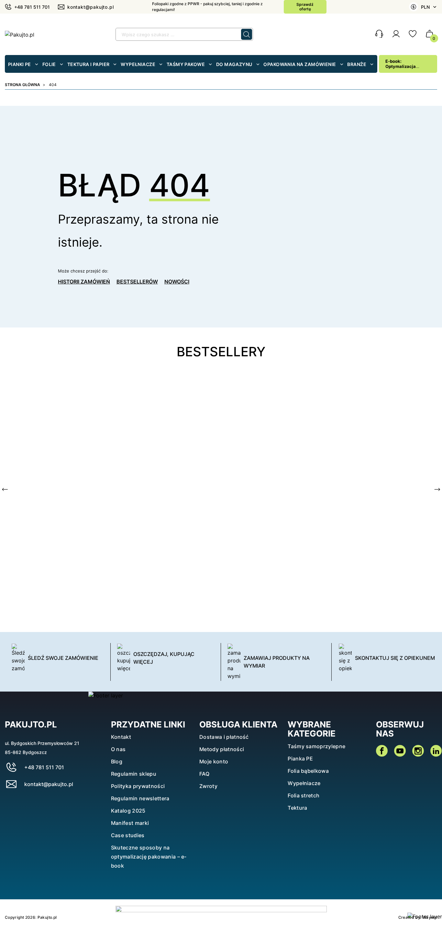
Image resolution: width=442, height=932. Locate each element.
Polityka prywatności (138, 786)
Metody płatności (221, 749)
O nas (118, 749)
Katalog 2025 (128, 810)
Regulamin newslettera (140, 798)
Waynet (430, 917)
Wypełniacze (304, 783)
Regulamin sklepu (133, 774)
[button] (379, 34)
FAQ (204, 774)
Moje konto (213, 761)
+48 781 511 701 (44, 767)
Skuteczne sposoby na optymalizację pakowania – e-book (149, 856)
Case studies (128, 835)
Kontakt (121, 737)
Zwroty (208, 786)
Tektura (297, 807)
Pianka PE (300, 758)
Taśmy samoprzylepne (316, 746)
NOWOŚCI (176, 281)
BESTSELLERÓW (137, 281)
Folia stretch (303, 795)
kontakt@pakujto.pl (48, 784)
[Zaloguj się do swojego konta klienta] (396, 35)
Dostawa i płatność (224, 737)
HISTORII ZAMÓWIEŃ (84, 281)
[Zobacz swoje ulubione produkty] (412, 35)
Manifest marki (130, 823)
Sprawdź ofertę (305, 6)
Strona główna (22, 84)
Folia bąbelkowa (308, 771)
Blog (116, 761)
